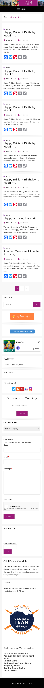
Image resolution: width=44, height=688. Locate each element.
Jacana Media (10, 670)
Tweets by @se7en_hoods (14, 364)
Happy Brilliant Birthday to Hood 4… (21, 72)
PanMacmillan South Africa (17, 663)
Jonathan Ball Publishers (16, 653)
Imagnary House (12, 666)
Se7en (29, 683)
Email (6, 457)
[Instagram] (30, 389)
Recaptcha (8, 500)
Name (6, 445)
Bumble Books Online (14, 668)
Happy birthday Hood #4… (21, 218)
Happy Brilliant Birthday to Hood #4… (21, 34)
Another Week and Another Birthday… (22, 253)
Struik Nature (10, 661)
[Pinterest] (22, 389)
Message (8, 469)
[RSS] (18, 389)
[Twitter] (13, 389)
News (8, 29)
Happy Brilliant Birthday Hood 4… (20, 109)
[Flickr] (26, 389)
